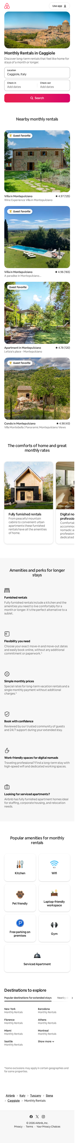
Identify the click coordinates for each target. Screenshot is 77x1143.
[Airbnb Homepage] (7, 6)
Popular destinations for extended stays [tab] (28, 997)
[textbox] (20, 87)
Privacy (18, 1126)
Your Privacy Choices (48, 1126)
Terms (29, 1126)
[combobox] (37, 74)
